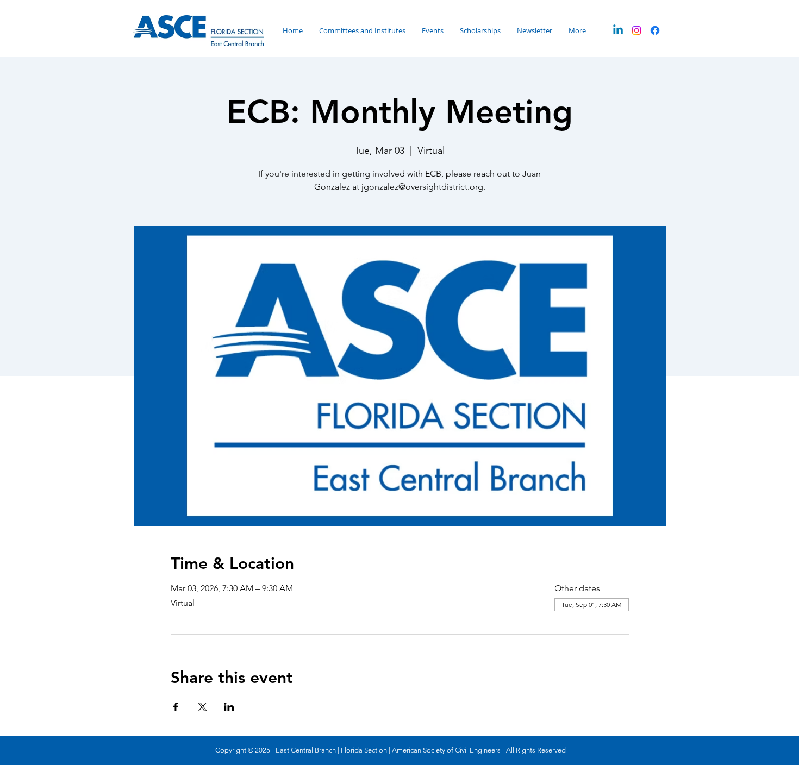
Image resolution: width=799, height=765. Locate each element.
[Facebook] (655, 30)
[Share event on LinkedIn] (229, 707)
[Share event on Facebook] (176, 707)
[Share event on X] (202, 707)
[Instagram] (636, 30)
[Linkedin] (618, 30)
